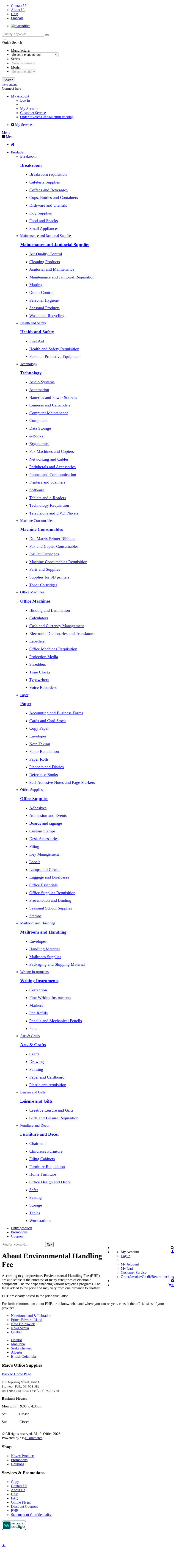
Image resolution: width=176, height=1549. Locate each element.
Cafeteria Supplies (44, 182)
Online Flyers (21, 1502)
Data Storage (40, 428)
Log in (25, 100)
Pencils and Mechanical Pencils (55, 1020)
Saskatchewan (21, 1348)
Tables (34, 1213)
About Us (18, 10)
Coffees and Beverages (48, 190)
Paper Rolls (39, 759)
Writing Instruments (39, 980)
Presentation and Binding (50, 900)
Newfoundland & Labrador (31, 1316)
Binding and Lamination (49, 610)
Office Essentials (43, 885)
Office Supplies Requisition (52, 892)
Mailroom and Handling (43, 932)
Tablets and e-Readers (47, 497)
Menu (6, 132)
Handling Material (44, 949)
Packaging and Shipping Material (57, 964)
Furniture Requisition (47, 1166)
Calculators (38, 618)
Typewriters (39, 679)
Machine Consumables (41, 529)
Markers (36, 1005)
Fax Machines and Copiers (51, 451)
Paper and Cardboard (46, 1077)
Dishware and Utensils (48, 205)
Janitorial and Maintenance (51, 269)
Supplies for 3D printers (49, 577)
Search (8, 80)
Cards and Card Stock (47, 720)
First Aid (36, 341)
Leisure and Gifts (36, 1101)
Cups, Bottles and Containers (53, 197)
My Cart (127, 1268)
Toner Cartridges (43, 585)
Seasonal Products (44, 308)
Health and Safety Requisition (54, 349)
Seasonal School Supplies (50, 908)
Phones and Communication (52, 474)
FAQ (14, 1498)
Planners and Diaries (46, 767)
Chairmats (37, 1143)
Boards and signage (45, 823)
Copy (15, 1482)
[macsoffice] (20, 26)
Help (14, 14)
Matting (35, 284)
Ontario (16, 1340)
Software (36, 490)
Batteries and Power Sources (53, 397)
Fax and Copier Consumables (53, 546)
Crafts (34, 1054)
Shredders (37, 664)
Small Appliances (43, 228)
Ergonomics (39, 443)
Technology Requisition (49, 505)
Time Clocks (39, 672)
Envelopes (38, 736)
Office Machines (35, 601)
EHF (14, 1511)
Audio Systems (42, 382)
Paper (25, 703)
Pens (33, 1028)
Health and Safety (37, 331)
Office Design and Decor (50, 1182)
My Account (29, 109)
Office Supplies (34, 798)
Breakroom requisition (48, 174)
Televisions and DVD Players (54, 513)
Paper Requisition (44, 751)
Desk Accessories (43, 838)
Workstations (40, 1220)
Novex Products (22, 1456)
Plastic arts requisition (47, 1084)
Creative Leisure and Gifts (51, 1110)
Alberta (16, 1352)
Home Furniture (42, 1174)
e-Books (36, 436)
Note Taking (39, 744)
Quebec (16, 1332)
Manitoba (18, 1344)
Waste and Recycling (46, 315)
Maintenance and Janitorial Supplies (54, 244)
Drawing (36, 1061)
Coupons (17, 1464)
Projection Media (43, 656)
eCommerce (33, 1438)
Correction (38, 990)
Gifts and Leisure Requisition (53, 1118)
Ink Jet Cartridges (44, 554)
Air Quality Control (45, 254)
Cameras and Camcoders (50, 405)
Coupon (17, 1236)
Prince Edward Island (26, 1320)
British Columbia (23, 1356)
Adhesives (38, 808)
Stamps (35, 916)
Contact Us (19, 6)
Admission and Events (48, 815)
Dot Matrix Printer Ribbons (52, 538)
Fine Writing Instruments (50, 997)
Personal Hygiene (44, 300)
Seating (35, 1197)
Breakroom (31, 165)
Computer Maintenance (48, 413)
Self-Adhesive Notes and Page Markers (62, 782)
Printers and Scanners (47, 482)
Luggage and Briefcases (49, 877)
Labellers (37, 641)
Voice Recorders (43, 687)
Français (17, 18)
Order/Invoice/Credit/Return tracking (47, 117)
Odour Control (41, 292)
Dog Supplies (40, 213)
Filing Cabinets (42, 1159)
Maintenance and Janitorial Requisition (61, 277)
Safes (33, 1189)
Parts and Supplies (44, 569)
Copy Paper (39, 728)
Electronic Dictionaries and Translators (61, 633)
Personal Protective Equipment (55, 356)
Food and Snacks (43, 220)
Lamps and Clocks (44, 869)
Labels (34, 861)
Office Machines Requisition (53, 649)
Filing (34, 846)
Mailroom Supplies (45, 956)
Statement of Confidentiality (31, 1515)
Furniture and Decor (39, 1134)
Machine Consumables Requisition (58, 561)
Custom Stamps (42, 831)
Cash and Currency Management (56, 625)
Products (17, 152)
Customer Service (33, 113)
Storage (35, 1205)
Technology (31, 372)
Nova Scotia (20, 1328)
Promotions (19, 1232)
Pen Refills (38, 1013)
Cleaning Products (44, 261)
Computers (38, 420)
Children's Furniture (46, 1151)
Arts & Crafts (33, 1044)
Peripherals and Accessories (52, 466)
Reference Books (43, 774)
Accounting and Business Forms (56, 713)
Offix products (21, 1228)
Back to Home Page (16, 1374)
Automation (39, 389)
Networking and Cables (49, 459)
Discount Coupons (24, 1506)
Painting (36, 1069)
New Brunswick (23, 1324)
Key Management (44, 854)
